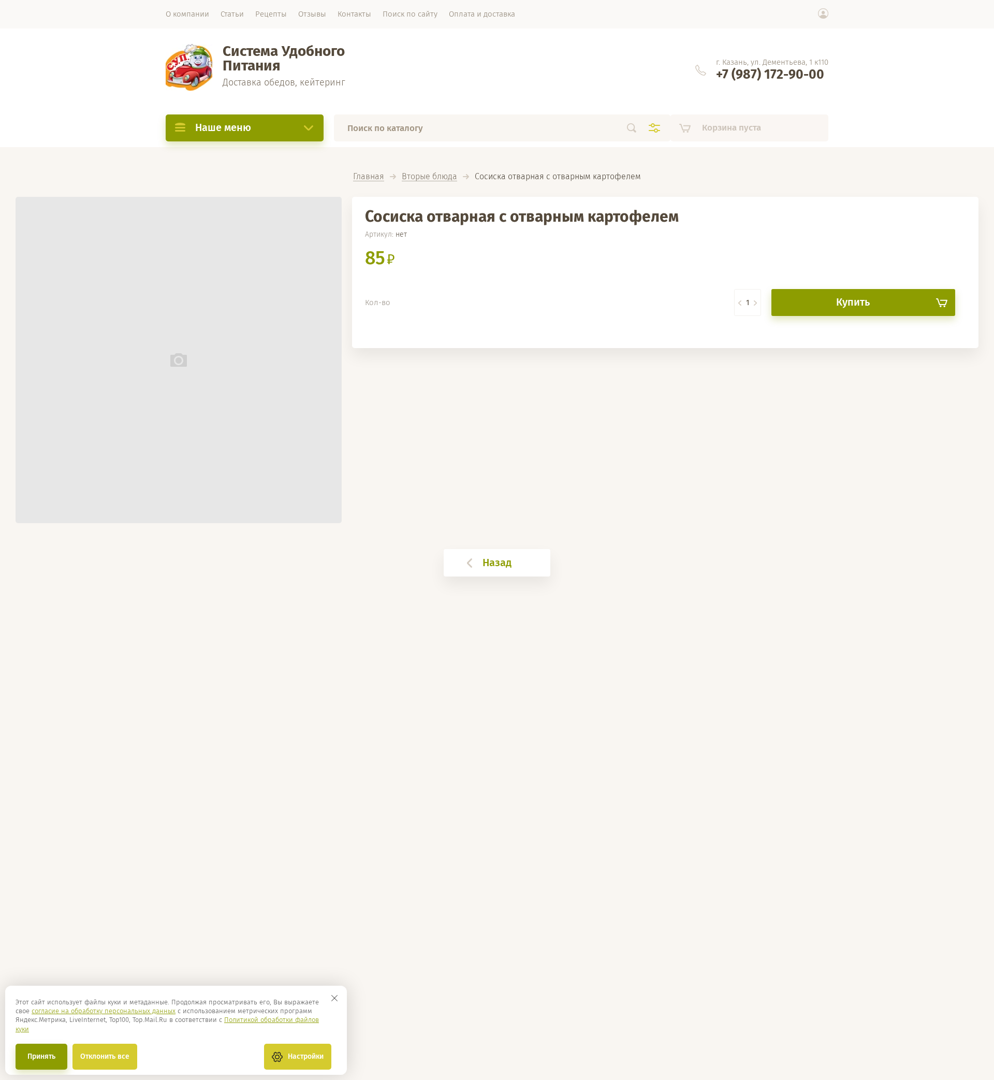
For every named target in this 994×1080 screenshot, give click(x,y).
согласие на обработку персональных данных (104, 1011)
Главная (368, 176)
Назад (497, 562)
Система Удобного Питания (284, 58)
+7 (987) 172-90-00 (770, 74)
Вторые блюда (429, 176)
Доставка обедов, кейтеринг (284, 82)
